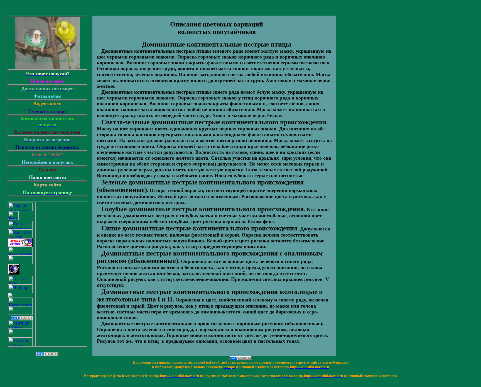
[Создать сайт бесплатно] (22, 318)
